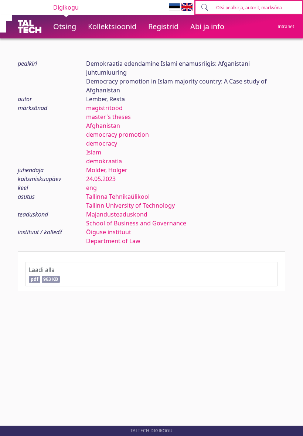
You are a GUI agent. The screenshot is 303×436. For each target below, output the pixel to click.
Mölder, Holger (106, 170)
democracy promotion (117, 134)
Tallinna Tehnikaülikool (118, 197)
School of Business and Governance (136, 223)
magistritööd (104, 108)
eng (91, 188)
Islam (93, 152)
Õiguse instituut (108, 232)
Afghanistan (103, 126)
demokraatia (104, 161)
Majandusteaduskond (116, 214)
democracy (101, 143)
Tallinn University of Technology (130, 205)
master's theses (108, 117)
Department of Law (113, 241)
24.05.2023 (101, 179)
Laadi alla (43, 274)
